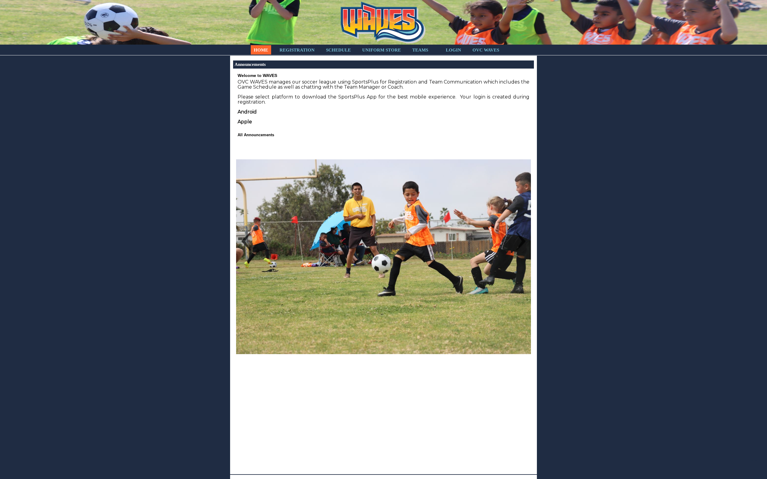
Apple (245, 122)
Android (247, 112)
